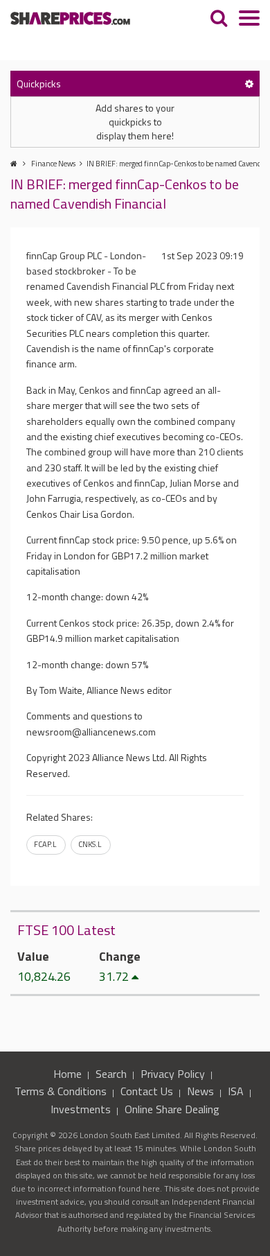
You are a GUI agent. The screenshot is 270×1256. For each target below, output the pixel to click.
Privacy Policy (173, 1073)
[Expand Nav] (249, 19)
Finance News (53, 163)
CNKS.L (89, 844)
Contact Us (146, 1091)
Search (111, 1073)
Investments (81, 1109)
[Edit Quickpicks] (249, 83)
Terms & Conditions (61, 1091)
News (200, 1091)
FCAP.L (45, 844)
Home (67, 1073)
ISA (236, 1091)
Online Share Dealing (172, 1109)
